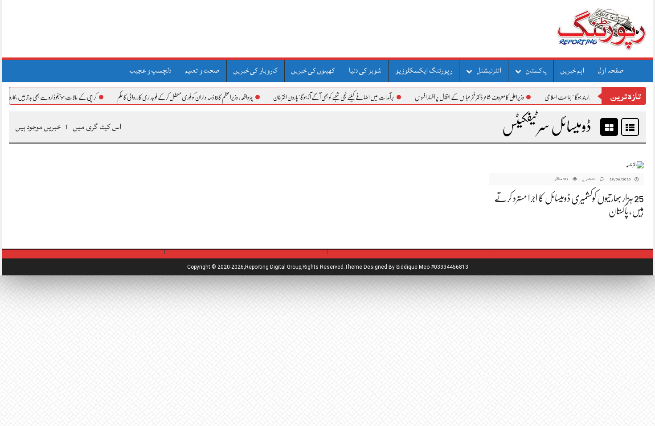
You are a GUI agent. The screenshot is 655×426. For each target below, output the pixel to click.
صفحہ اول (611, 70)
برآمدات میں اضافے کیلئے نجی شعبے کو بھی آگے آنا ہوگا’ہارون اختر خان (344, 97)
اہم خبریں (572, 70)
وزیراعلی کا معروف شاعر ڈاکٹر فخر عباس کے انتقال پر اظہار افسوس (480, 97)
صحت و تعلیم (202, 70)
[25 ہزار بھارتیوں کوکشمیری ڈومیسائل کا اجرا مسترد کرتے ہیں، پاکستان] (635, 165)
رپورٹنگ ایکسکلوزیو (423, 70)
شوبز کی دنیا (365, 70)
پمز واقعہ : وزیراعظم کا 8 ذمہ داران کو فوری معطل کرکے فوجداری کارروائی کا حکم (196, 97)
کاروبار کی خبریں (255, 70)
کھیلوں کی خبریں (313, 70)
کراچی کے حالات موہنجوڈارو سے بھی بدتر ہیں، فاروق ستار (58, 97)
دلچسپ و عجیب (150, 70)
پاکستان (536, 70)
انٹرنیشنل (489, 70)
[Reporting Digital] (580, 29)
